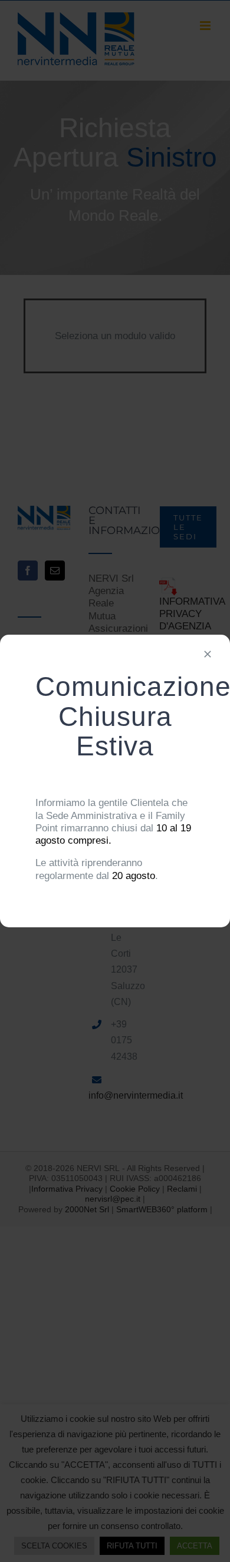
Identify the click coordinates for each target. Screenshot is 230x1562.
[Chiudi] (207, 654)
